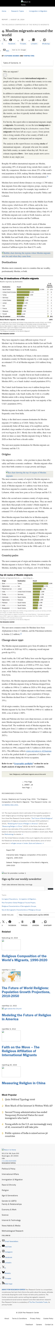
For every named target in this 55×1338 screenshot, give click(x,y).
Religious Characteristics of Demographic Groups (19, 906)
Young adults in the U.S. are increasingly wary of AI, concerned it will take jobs (28, 1126)
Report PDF (10, 850)
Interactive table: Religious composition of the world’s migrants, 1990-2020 (26, 856)
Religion (5, 1190)
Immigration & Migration (27, 899)
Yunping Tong (29, 56)
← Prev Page (27, 782)
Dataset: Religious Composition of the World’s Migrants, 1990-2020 (27, 864)
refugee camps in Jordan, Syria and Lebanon (26, 843)
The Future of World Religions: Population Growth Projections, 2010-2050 (26, 992)
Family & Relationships (12, 1204)
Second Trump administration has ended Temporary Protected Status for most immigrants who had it (26, 1115)
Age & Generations (10, 1195)
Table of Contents (10, 63)
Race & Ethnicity (9, 1184)
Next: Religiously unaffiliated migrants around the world (27, 774)
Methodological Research (12, 1231)
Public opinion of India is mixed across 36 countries (26, 1135)
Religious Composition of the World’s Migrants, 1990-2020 (24, 958)
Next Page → (27, 787)
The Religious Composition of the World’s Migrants (25, 25)
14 (47, 176)
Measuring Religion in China (12, 826)
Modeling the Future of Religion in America (23, 824)
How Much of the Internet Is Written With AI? (29, 1105)
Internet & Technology (11, 1220)
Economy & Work (9, 1209)
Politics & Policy (8, 1168)
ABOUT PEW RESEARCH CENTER (13, 1289)
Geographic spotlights (23, 763)
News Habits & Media (11, 1225)
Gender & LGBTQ (9, 1201)
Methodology (9, 834)
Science (5, 1215)
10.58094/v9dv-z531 (10, 805)
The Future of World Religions (42, 818)
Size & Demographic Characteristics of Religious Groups (21, 910)
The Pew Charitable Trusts (38, 1302)
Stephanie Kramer (11, 56)
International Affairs (10, 1174)
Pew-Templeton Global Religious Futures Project (18, 903)
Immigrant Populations (10, 899)
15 (21, 634)
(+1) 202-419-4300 (9, 1161)
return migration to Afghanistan (38, 751)
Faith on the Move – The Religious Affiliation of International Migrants (21, 1051)
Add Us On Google (19, 50)
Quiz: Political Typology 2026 (20, 1099)
